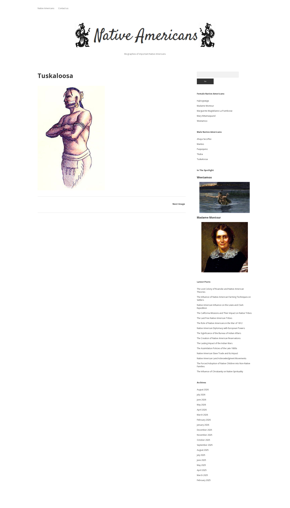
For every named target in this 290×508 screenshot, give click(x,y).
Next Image (179, 204)
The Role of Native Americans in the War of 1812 (220, 323)
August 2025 (203, 450)
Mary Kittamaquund (206, 115)
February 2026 (204, 419)
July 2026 (201, 394)
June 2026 (201, 399)
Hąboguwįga (203, 100)
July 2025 (201, 455)
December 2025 (204, 429)
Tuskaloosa (202, 159)
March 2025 (202, 475)
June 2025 (201, 460)
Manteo (200, 144)
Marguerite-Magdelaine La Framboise (214, 110)
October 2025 (203, 440)
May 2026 (201, 404)
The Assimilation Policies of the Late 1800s (217, 348)
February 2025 (204, 480)
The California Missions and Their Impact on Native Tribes (224, 313)
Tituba (200, 154)
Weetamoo (202, 120)
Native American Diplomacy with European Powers (221, 328)
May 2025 (201, 465)
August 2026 (203, 389)
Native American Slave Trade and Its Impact (217, 353)
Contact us (63, 8)
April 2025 (202, 470)
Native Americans (46, 8)
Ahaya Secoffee (204, 139)
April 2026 (202, 409)
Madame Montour (205, 105)
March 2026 (202, 414)
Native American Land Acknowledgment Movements (221, 358)
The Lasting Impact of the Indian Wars (214, 343)
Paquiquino (202, 149)
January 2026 (203, 424)
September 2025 (205, 445)
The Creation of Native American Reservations (218, 338)
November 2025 (204, 434)
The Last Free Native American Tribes (214, 318)
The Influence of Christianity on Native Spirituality (220, 371)
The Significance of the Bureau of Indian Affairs (219, 333)
